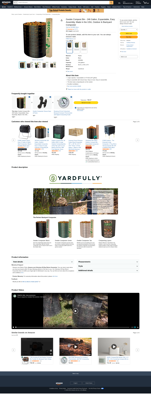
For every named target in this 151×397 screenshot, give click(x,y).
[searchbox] (63, 2)
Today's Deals (72, 7)
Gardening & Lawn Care (29, 14)
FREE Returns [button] (70, 38)
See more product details (74, 86)
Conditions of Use (53, 388)
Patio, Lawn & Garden (17, 14)
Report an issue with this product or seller (79, 89)
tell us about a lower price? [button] (30, 281)
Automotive (137, 7)
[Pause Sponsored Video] (50, 350)
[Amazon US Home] (59, 384)
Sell (92, 7)
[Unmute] (138, 327)
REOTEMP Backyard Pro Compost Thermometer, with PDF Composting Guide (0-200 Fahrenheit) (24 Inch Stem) (80, 358)
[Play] (13, 327)
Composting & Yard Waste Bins (43, 14)
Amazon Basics (28, 7)
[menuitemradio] (135, 327)
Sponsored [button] (14, 335)
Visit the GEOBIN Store (72, 27)
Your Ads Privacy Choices (95, 388)
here (22, 272)
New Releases (47, 7)
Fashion (97, 7)
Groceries (64, 7)
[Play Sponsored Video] (75, 347)
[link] (42, 102)
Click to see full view (37, 59)
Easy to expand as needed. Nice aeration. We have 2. (31, 297)
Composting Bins (56, 14)
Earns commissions (31, 295)
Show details (80, 110)
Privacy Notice (62, 388)
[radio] (22, 65)
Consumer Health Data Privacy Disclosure (77, 388)
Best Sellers (37, 7)
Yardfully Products (130, 42)
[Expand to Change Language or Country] (80, 383)
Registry (103, 7)
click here (55, 276)
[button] (3, 7)
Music (109, 7)
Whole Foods (56, 7)
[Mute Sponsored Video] (50, 354)
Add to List (124, 56)
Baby (142, 7)
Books (79, 7)
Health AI (10, 7)
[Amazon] (6, 2)
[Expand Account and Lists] (133, 3)
